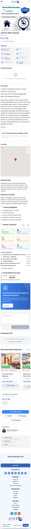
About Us (15, 479)
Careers (15, 483)
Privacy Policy (15, 505)
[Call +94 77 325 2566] (15, 513)
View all (28, 349)
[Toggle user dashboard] (29, 2)
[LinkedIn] (15, 473)
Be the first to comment (15, 341)
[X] (12, 473)
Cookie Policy (6, 526)
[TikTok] (22, 473)
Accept (26, 525)
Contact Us (15, 481)
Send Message (16, 420)
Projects (15, 497)
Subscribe (15, 465)
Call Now (9, 416)
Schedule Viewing (16, 412)
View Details (10, 385)
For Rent (15, 493)
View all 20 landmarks (7, 268)
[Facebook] (5, 473)
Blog (15, 503)
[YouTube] (19, 473)
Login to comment (21, 327)
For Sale (15, 491)
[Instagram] (9, 473)
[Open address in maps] (12, 513)
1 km (23, 225)
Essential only (17, 525)
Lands (15, 495)
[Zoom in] (27, 148)
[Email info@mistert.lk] (19, 513)
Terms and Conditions (15, 485)
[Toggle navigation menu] (2, 2)
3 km (28, 225)
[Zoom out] (27, 152)
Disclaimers (15, 507)
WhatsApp (23, 416)
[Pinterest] (25, 473)
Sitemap (15, 509)
